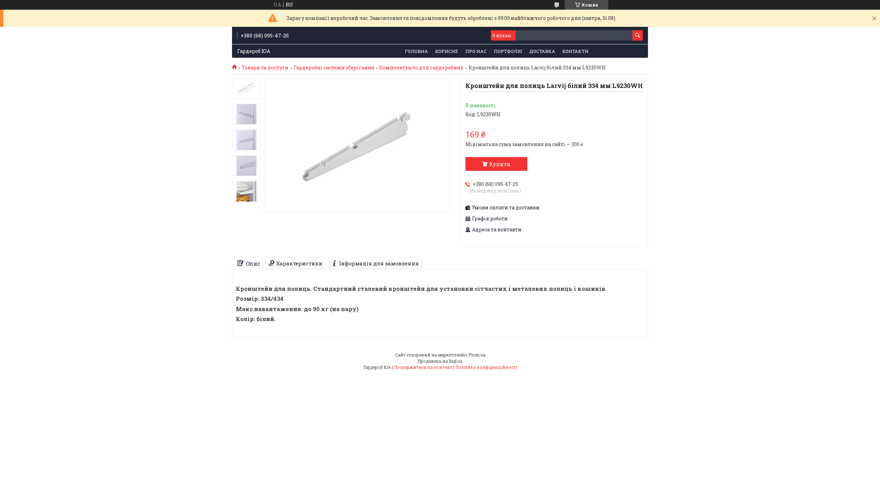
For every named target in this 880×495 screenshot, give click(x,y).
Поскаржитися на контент (423, 367)
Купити (499, 164)
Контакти (575, 51)
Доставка (542, 51)
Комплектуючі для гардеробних (421, 68)
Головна (416, 51)
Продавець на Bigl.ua (440, 361)
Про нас (476, 51)
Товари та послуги (265, 68)
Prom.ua (477, 355)
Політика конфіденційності (486, 367)
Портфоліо (508, 51)
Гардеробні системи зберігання (334, 68)
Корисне (446, 51)
